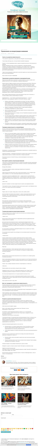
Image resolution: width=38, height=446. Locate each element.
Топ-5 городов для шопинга (7, 386)
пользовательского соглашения (23, 442)
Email (13, 414)
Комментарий (3, 417)
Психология (12, 53)
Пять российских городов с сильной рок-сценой (23, 404)
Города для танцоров (22, 386)
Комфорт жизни (17, 10)
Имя (1, 414)
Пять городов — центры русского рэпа (6, 404)
